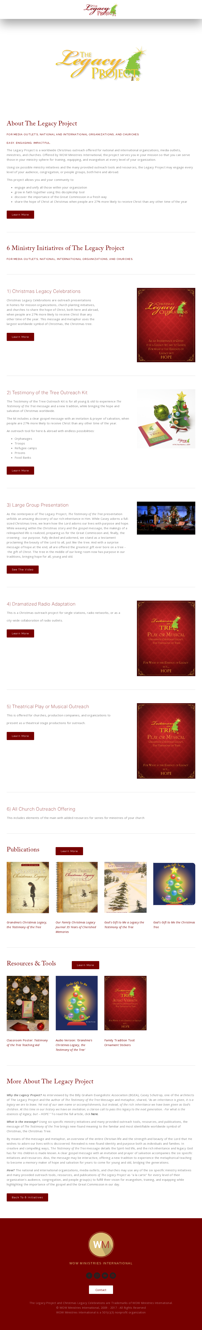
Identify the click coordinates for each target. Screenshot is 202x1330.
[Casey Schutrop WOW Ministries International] (105, 1275)
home (10, 19)
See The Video (23, 569)
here (94, 1114)
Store (50, 19)
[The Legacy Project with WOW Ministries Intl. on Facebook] (89, 1275)
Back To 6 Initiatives (27, 1197)
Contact (30, 19)
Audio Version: (74, 1045)
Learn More (20, 214)
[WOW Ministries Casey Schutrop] (113, 1275)
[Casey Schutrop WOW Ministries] (97, 1275)
